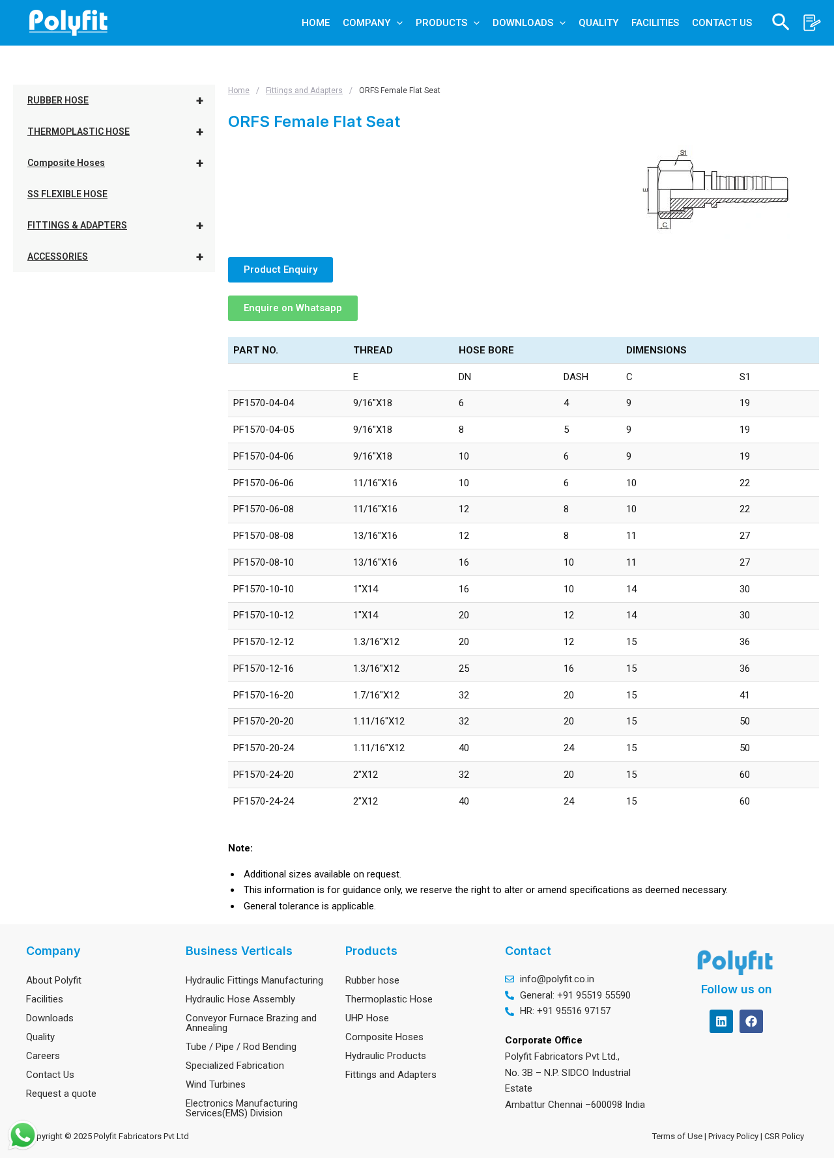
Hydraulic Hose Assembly (240, 999)
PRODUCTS (441, 23)
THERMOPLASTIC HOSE (115, 131)
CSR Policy (786, 1136)
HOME (316, 23)
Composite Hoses (115, 163)
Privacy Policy (734, 1136)
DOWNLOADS (523, 23)
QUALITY (598, 23)
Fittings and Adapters (304, 90)
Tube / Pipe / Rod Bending (241, 1047)
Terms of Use (677, 1136)
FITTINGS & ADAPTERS (115, 225)
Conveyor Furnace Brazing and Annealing (251, 1023)
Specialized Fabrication (235, 1065)
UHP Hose (367, 1018)
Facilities (44, 999)
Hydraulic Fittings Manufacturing (254, 980)
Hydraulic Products (385, 1056)
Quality (40, 1037)
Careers (43, 1056)
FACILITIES (655, 23)
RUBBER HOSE (115, 100)
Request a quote (61, 1093)
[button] (396, 23)
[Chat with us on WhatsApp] (23, 1135)
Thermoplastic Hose (389, 999)
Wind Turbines (216, 1084)
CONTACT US (722, 23)
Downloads (50, 1018)
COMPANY (366, 23)
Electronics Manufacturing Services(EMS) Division (242, 1108)
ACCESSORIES (115, 256)
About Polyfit (53, 980)
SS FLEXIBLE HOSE (67, 194)
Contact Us (50, 1075)
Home (239, 90)
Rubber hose (372, 980)
